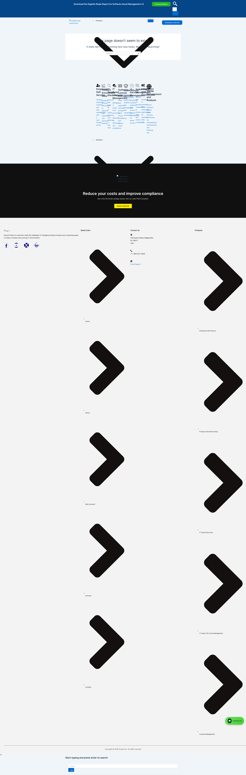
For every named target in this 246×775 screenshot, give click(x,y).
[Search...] (123, 766)
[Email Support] (131, 261)
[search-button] (175, 13)
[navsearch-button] (175, 5)
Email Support (135, 264)
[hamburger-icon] (150, 20)
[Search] (71, 770)
